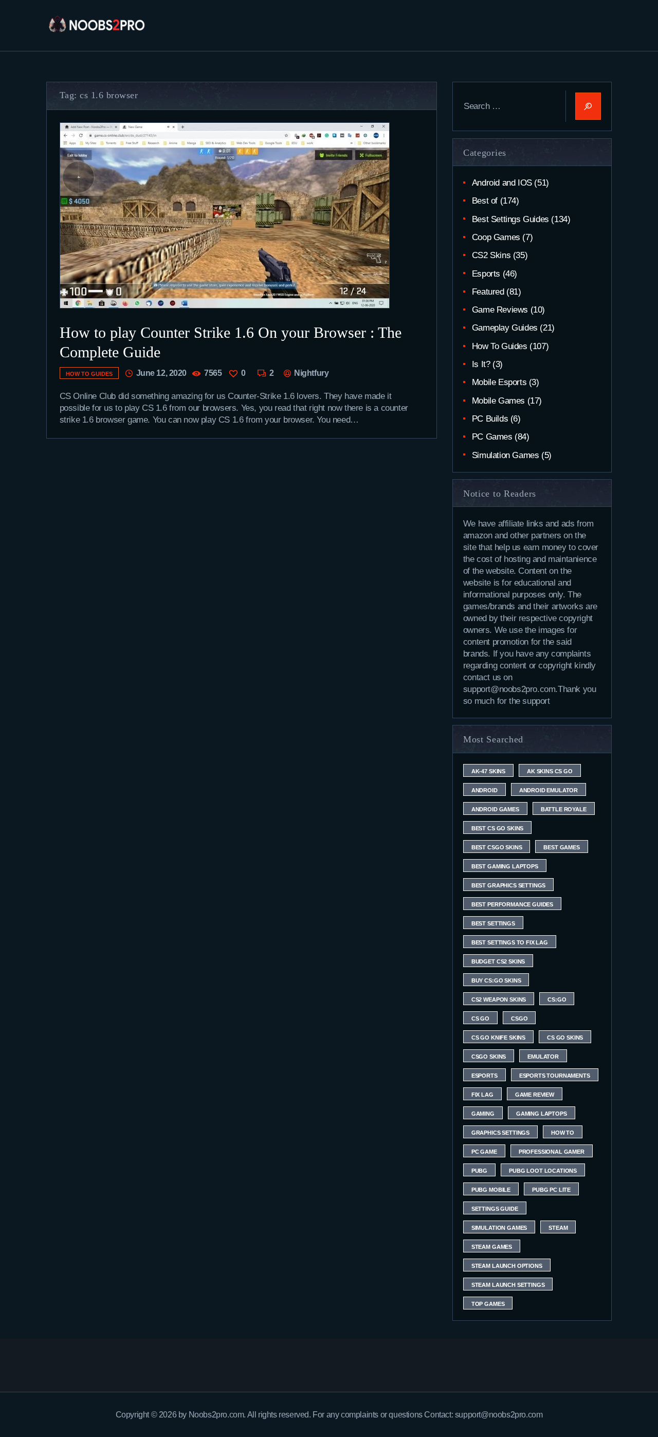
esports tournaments (554, 1075)
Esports (486, 274)
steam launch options (506, 1266)
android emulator (548, 790)
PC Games (492, 437)
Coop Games (496, 237)
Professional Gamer (551, 1152)
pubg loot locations (543, 1171)
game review (534, 1095)
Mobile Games (498, 401)
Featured (488, 292)
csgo (519, 1018)
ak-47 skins (488, 771)
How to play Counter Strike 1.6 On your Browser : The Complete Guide (230, 342)
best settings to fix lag (509, 942)
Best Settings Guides (510, 219)
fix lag (482, 1095)
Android (484, 790)
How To (562, 1133)
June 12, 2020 (161, 373)
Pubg (479, 1171)
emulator (543, 1056)
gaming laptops (541, 1114)
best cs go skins (497, 828)
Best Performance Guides (512, 904)
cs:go (556, 999)
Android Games (495, 809)
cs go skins (565, 1037)
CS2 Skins (491, 255)
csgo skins (488, 1056)
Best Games (561, 847)
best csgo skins (496, 847)
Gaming (483, 1114)
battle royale (564, 809)
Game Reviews (500, 310)
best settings (493, 923)
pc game (484, 1152)
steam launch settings (508, 1285)
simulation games (499, 1228)
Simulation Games (505, 455)
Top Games (488, 1304)
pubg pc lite (551, 1190)
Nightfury (310, 373)
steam (558, 1228)
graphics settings (500, 1133)
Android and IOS (502, 183)
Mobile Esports (499, 382)
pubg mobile (490, 1190)
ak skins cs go (550, 771)
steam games (491, 1247)
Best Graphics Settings (508, 885)
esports (484, 1075)
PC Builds (490, 419)
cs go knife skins (498, 1037)
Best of (485, 201)
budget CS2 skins (498, 961)
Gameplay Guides (505, 328)
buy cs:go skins (496, 980)
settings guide (494, 1209)
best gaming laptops (504, 866)
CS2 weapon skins (498, 999)
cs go (480, 1018)
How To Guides (89, 374)
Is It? (481, 364)
